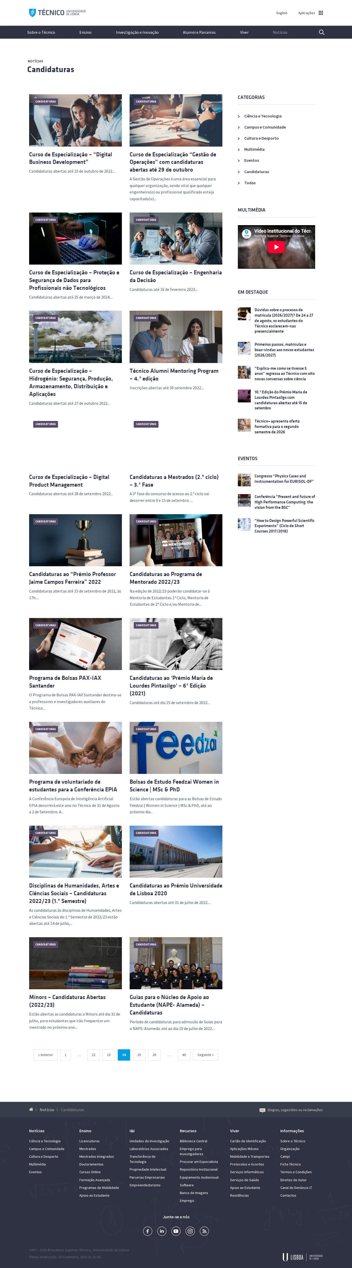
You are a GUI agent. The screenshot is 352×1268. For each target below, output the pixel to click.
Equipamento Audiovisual (199, 1177)
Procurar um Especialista (199, 1161)
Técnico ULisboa (57, 13)
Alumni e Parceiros (199, 32)
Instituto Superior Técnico (71, 1250)
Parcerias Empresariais (147, 1177)
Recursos (188, 1130)
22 (95, 1054)
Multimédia (254, 149)
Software (187, 1185)
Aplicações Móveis (244, 1148)
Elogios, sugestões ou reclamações (295, 1110)
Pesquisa (318, 32)
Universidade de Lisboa (111, 1250)
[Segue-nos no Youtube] (176, 1231)
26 (156, 1054)
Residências (239, 1195)
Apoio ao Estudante (94, 1195)
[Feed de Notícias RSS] (204, 1231)
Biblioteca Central (193, 1141)
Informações (292, 1130)
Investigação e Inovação (137, 32)
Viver (244, 32)
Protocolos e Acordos (247, 1164)
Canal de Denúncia (294, 1187)
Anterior (46, 1054)
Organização (290, 1148)
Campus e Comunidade (265, 127)
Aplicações (306, 13)
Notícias (280, 32)
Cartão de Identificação (248, 1141)
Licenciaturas (89, 1141)
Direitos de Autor (293, 1180)
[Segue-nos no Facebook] (147, 1231)
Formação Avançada (94, 1180)
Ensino (85, 32)
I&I (132, 1130)
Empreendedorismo (145, 1185)
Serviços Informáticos (247, 1172)
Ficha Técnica (290, 1164)
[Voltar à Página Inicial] (32, 1109)
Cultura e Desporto (261, 138)
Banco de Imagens (194, 1192)
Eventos (251, 160)
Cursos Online (90, 1172)
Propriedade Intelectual (148, 1169)
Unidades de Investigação (149, 1141)
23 (111, 1054)
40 (186, 1054)
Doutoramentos (91, 1164)
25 (141, 1054)
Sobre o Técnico (41, 32)
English (281, 13)
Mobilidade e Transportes (250, 1156)
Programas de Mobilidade (99, 1187)
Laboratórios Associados (149, 1148)
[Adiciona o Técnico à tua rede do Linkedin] (162, 1231)
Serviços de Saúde (244, 1180)
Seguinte (204, 1054)
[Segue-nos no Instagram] (190, 1231)
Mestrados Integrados (96, 1156)
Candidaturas (50, 69)
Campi (285, 1156)
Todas (250, 182)
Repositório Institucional (198, 1169)
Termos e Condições (296, 1172)
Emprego (187, 1200)
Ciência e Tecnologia (263, 116)
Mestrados (87, 1148)
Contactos (288, 1195)
